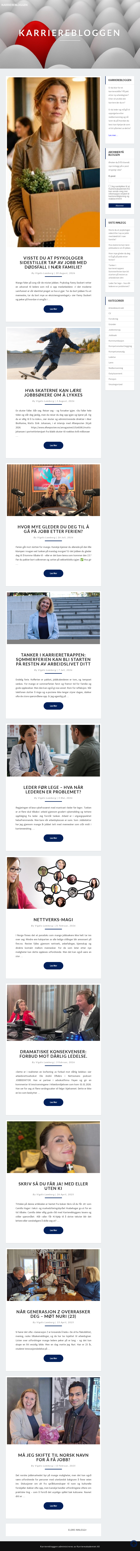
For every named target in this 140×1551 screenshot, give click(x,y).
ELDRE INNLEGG (76, 1529)
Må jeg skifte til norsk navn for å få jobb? (53, 1457)
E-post (112, 176)
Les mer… (113, 135)
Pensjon (112, 379)
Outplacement (115, 373)
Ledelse (112, 357)
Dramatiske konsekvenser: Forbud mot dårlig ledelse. (53, 1054)
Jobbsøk (113, 335)
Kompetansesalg (117, 351)
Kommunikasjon (116, 340)
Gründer (112, 324)
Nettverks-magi (53, 919)
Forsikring (113, 318)
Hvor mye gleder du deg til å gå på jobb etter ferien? (53, 529)
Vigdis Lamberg (44, 273)
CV (110, 313)
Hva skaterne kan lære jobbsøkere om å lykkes (53, 392)
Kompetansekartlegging (120, 346)
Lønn (111, 362)
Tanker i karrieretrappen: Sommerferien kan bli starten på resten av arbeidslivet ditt (53, 659)
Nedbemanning (116, 368)
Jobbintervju (115, 329)
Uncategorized (115, 384)
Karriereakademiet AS (88, 1546)
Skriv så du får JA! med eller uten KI (53, 1186)
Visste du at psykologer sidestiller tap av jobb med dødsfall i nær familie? (53, 262)
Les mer (56, 308)
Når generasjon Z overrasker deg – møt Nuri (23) (53, 1314)
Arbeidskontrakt (116, 308)
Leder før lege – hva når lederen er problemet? (53, 789)
